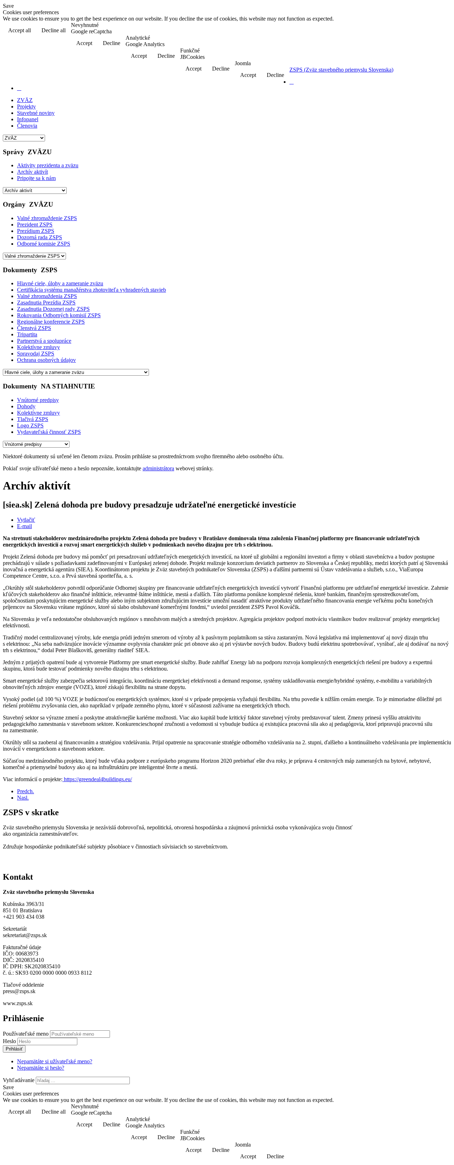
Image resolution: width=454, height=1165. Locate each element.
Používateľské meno (26, 1034)
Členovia (27, 126)
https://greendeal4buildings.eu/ (97, 779)
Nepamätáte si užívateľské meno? (54, 1061)
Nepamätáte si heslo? (40, 1068)
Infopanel (27, 119)
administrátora (158, 468)
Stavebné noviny (36, 113)
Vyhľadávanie (18, 1080)
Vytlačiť (26, 520)
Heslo (10, 1041)
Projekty (26, 106)
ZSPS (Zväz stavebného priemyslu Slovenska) (341, 70)
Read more (433, 31)
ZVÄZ (25, 100)
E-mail (24, 526)
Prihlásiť (14, 1049)
